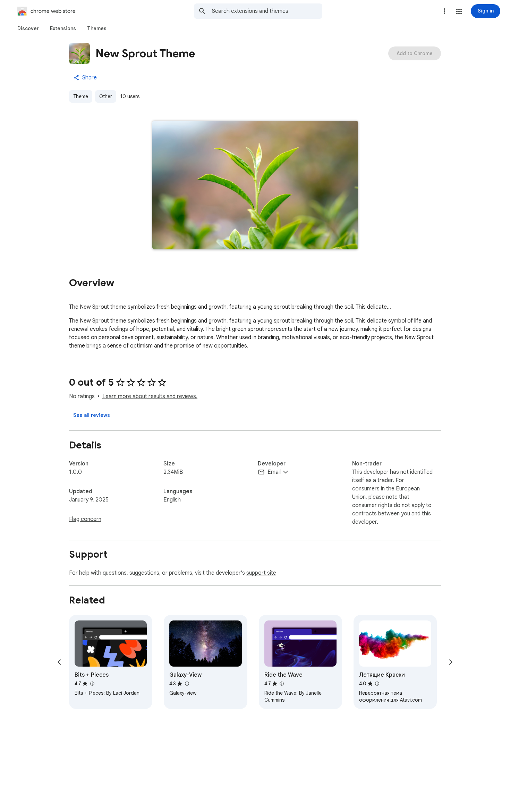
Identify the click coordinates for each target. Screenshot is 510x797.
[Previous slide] (59, 662)
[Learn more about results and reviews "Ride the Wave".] (281, 683)
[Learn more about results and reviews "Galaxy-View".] (186, 683)
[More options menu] (444, 11)
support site (261, 572)
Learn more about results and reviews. (149, 396)
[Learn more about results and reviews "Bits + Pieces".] (92, 683)
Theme (80, 96)
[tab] (28, 28)
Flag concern (85, 519)
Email (274, 472)
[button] (459, 11)
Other (105, 96)
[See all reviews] (91, 415)
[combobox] (267, 11)
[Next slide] (451, 662)
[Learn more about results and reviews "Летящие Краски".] (377, 683)
